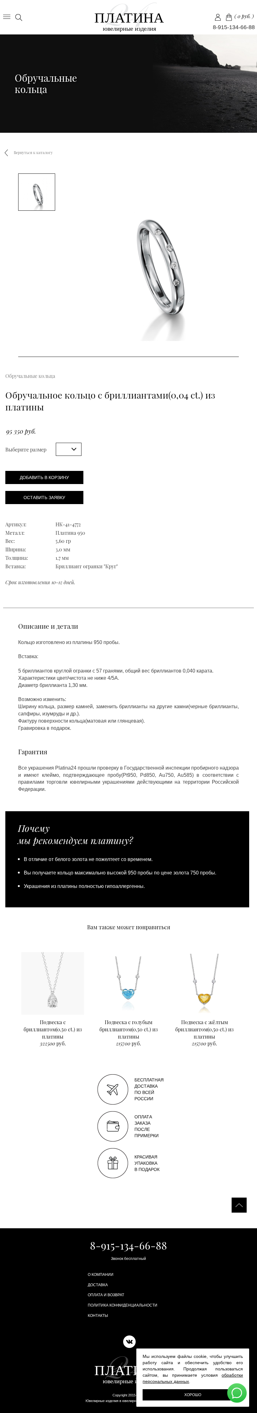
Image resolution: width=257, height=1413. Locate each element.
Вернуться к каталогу (33, 152)
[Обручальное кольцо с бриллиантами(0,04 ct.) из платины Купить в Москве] (128, 17)
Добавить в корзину (44, 477)
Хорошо (192, 1395)
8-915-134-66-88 (234, 27)
